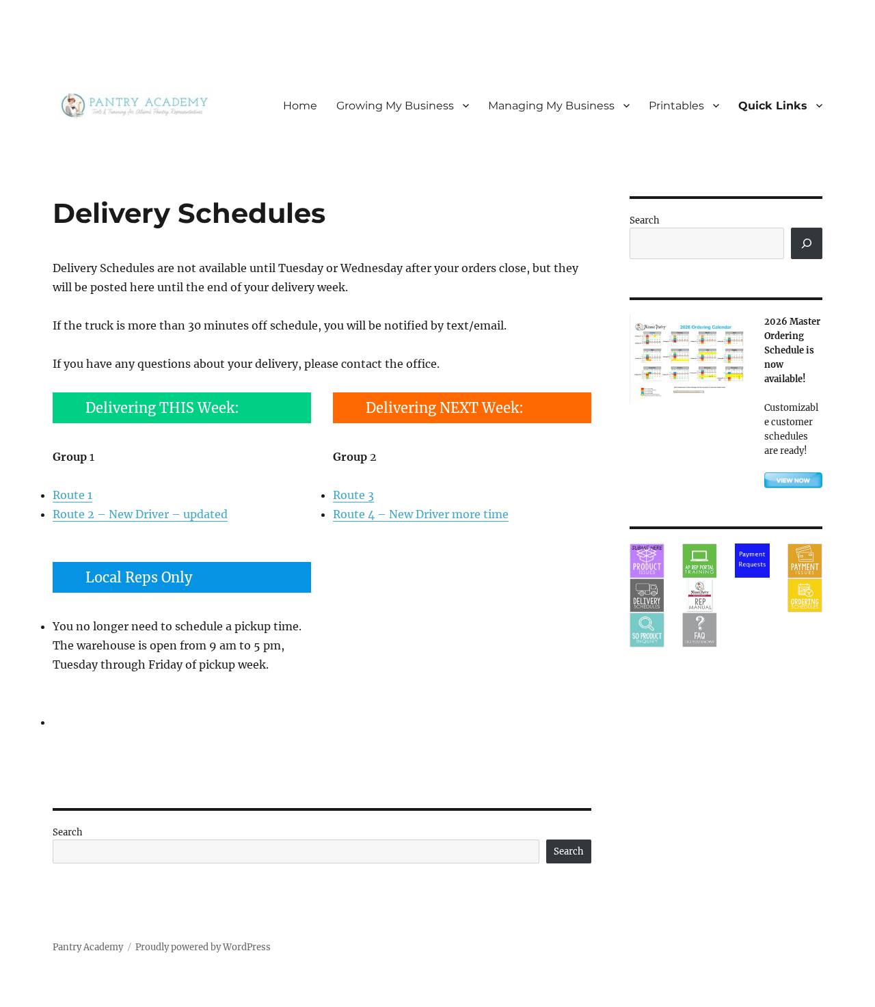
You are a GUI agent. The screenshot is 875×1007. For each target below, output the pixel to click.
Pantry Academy (88, 947)
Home (300, 105)
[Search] (806, 243)
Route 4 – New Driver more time (421, 514)
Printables (676, 105)
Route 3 (353, 495)
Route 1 (72, 495)
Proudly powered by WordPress (203, 947)
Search (68, 832)
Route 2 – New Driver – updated (140, 514)
